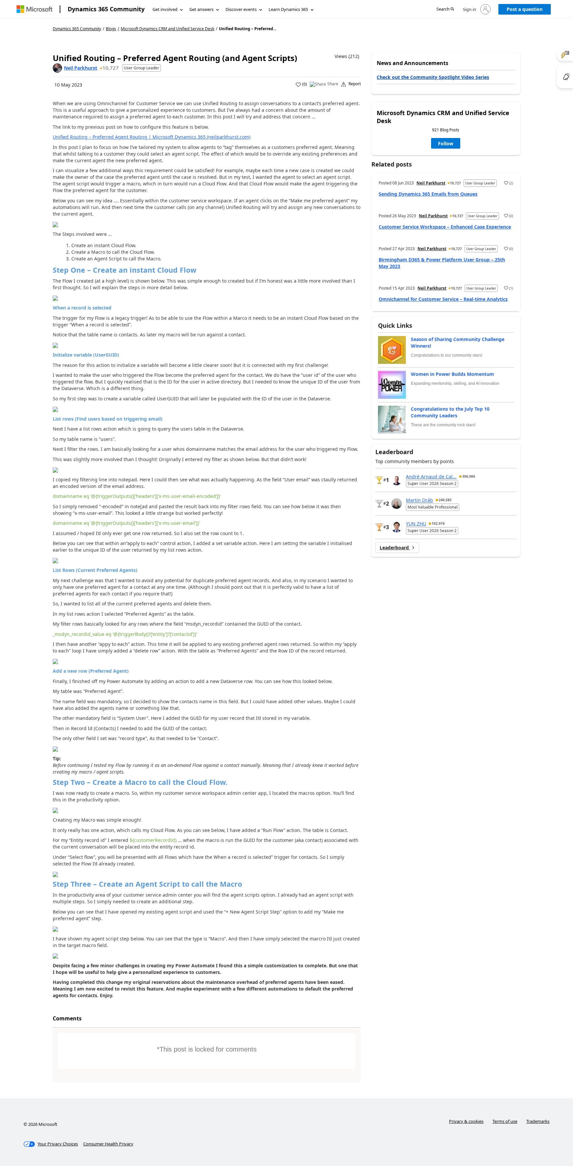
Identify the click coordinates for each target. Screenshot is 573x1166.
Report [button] (355, 84)
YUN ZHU (416, 523)
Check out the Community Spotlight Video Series (433, 77)
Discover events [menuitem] (241, 9)
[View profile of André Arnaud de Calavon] (396, 480)
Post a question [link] (524, 9)
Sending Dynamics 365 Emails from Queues (428, 194)
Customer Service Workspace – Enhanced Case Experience (445, 227)
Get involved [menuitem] (165, 9)
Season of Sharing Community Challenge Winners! (457, 342)
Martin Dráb (419, 500)
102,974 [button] (438, 523)
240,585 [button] (445, 500)
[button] (445, 9)
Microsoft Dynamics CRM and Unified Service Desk (167, 29)
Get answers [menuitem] (201, 9)
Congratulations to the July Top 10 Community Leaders (450, 412)
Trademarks (537, 1121)
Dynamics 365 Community (106, 9)
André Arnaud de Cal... (431, 476)
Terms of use (504, 1121)
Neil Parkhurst (80, 68)
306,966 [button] (468, 476)
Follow (445, 143)
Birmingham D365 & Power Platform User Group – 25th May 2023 (442, 262)
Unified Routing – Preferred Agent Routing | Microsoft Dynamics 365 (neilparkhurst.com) (151, 137)
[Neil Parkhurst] (57, 68)
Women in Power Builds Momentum (452, 374)
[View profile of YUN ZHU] (396, 527)
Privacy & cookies (466, 1121)
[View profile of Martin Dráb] (396, 503)
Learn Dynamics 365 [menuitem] (288, 9)
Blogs (111, 29)
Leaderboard (395, 547)
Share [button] (332, 84)
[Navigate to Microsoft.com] (34, 9)
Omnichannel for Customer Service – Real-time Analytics (443, 299)
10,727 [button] (110, 67)
